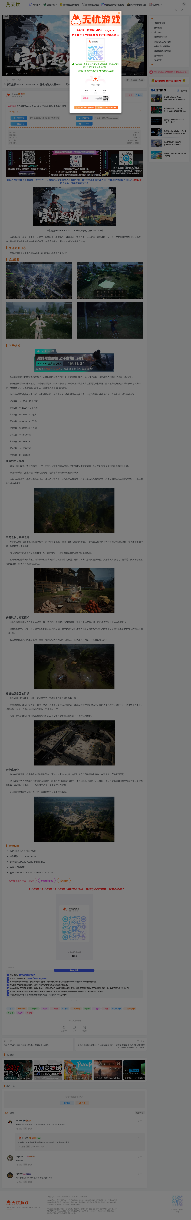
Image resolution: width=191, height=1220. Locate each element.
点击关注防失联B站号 (107, 107)
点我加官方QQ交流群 (85, 107)
